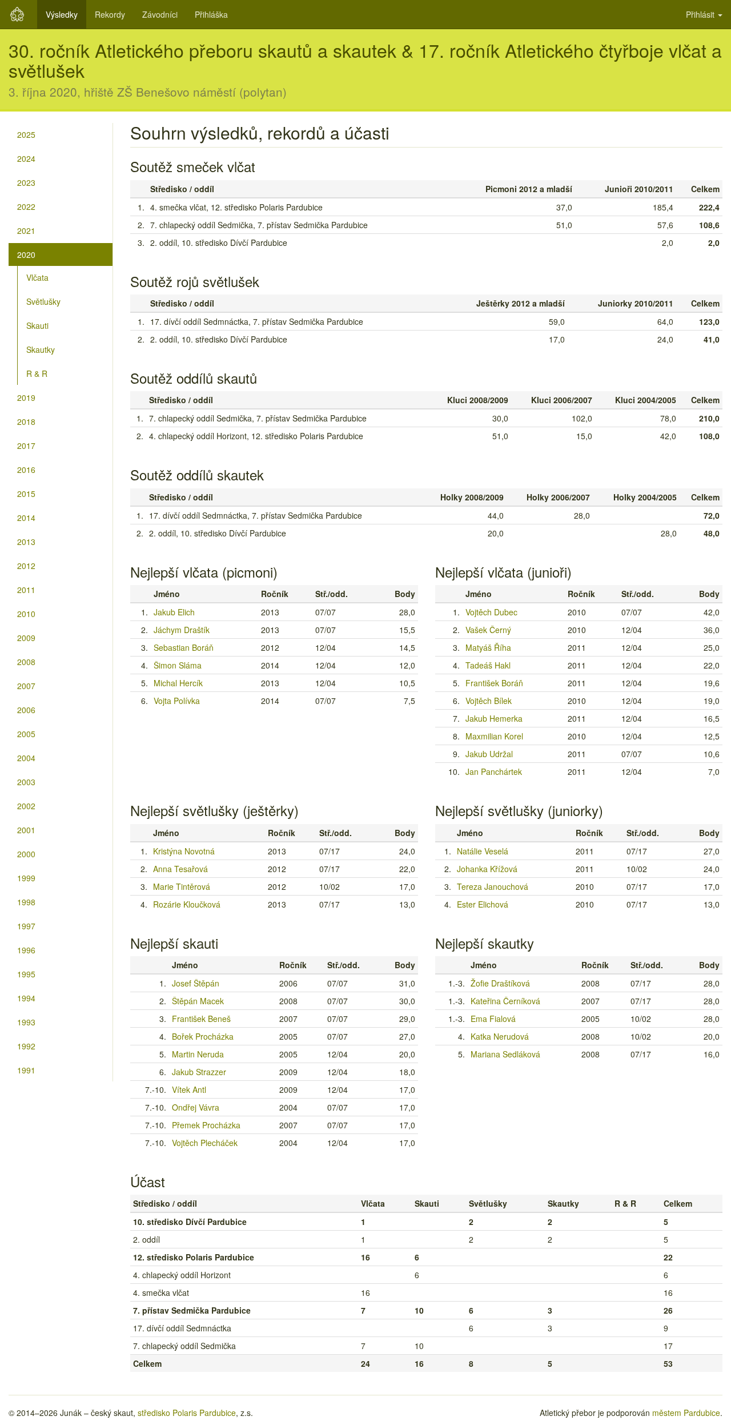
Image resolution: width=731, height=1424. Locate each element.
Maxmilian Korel (494, 736)
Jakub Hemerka (494, 718)
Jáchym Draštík (182, 629)
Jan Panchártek (493, 771)
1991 (26, 1070)
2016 (26, 469)
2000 (26, 854)
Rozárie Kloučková (186, 904)
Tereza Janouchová (492, 886)
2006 (26, 709)
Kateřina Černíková (505, 1001)
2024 (26, 158)
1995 (26, 974)
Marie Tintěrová (181, 886)
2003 (26, 781)
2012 (26, 565)
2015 (26, 493)
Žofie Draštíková (500, 983)
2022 (26, 206)
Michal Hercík (178, 683)
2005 (26, 733)
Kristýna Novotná (184, 851)
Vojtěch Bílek (488, 700)
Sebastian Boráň (184, 647)
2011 (26, 589)
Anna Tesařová (180, 868)
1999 (26, 878)
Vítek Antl (189, 1089)
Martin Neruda (198, 1054)
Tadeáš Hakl (488, 665)
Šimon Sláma (178, 665)
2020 (26, 254)
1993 (26, 1022)
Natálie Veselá (482, 851)
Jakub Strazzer (199, 1071)
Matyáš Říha (488, 647)
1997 (26, 926)
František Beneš (201, 1018)
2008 (26, 661)
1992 (26, 1046)
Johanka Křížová (487, 868)
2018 (26, 421)
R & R (36, 373)
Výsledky (62, 14)
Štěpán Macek (198, 1001)
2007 (26, 685)
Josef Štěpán (195, 983)
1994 (26, 998)
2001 (26, 830)
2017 (26, 445)
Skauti (37, 325)
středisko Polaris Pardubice (187, 1412)
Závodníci (160, 14)
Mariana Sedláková (505, 1054)
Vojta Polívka (177, 700)
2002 (26, 806)
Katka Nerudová (500, 1036)
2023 (26, 182)
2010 (26, 613)
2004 (26, 757)
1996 (26, 950)
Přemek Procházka (206, 1125)
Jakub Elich (174, 612)
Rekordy (110, 14)
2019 (26, 397)
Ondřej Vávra (195, 1107)
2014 (26, 517)
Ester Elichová (482, 904)
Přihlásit (701, 14)
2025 (26, 134)
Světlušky (43, 301)
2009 (26, 637)
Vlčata (37, 277)
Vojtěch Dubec (491, 612)
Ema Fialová (493, 1018)
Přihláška (211, 14)
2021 (26, 230)
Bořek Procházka (203, 1036)
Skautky (40, 349)
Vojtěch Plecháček (205, 1142)
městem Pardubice (686, 1412)
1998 (26, 902)
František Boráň (494, 683)
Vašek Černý (488, 629)
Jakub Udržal (489, 753)
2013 (26, 541)
